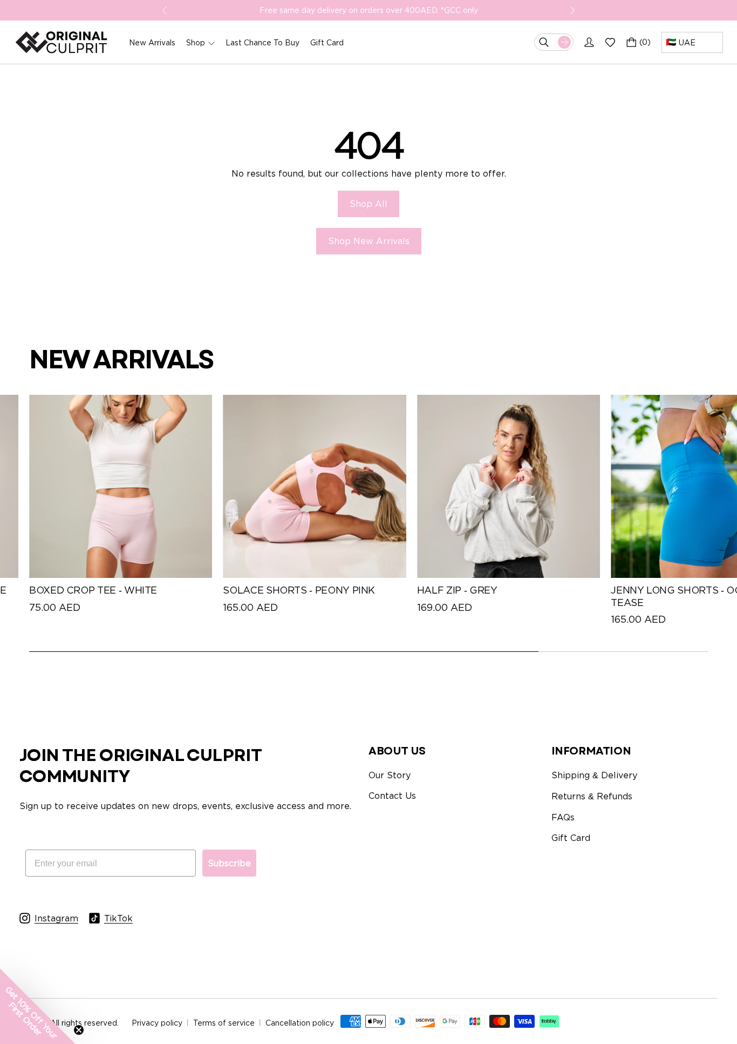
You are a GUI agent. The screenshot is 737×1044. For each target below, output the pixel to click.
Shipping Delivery (594, 775)
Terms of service (224, 1023)
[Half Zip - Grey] (508, 486)
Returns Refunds (591, 796)
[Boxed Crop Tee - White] (120, 486)
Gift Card (570, 838)
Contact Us (392, 795)
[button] (38, 1006)
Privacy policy (157, 1023)
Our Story (389, 775)
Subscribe (229, 863)
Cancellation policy (299, 1023)
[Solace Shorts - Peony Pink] (314, 486)
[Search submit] (564, 42)
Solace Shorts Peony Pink (299, 590)
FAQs (563, 817)
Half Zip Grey (457, 590)
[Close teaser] (78, 1030)
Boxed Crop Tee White (93, 590)
